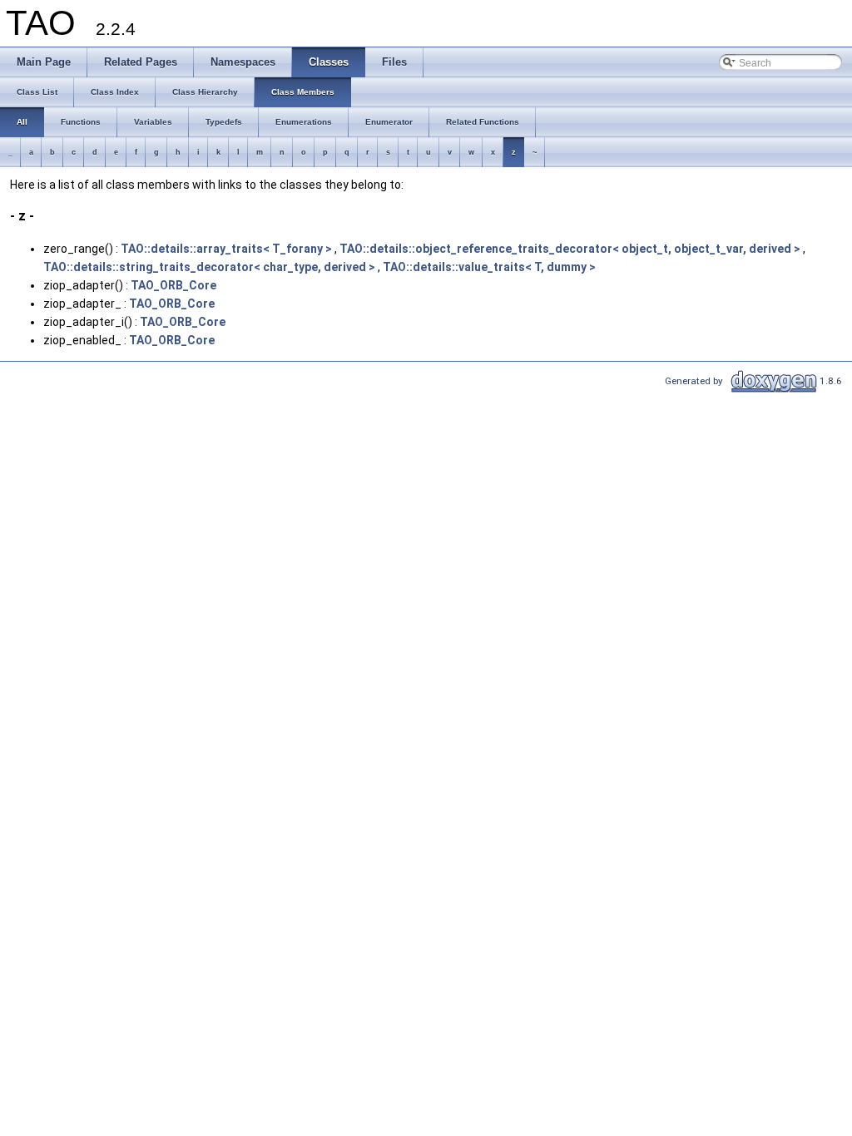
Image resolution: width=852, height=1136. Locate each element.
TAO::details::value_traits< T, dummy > (489, 267)
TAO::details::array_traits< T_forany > (226, 248)
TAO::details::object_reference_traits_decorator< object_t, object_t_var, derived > (569, 248)
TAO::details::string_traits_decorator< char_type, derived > (209, 267)
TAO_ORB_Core (173, 285)
